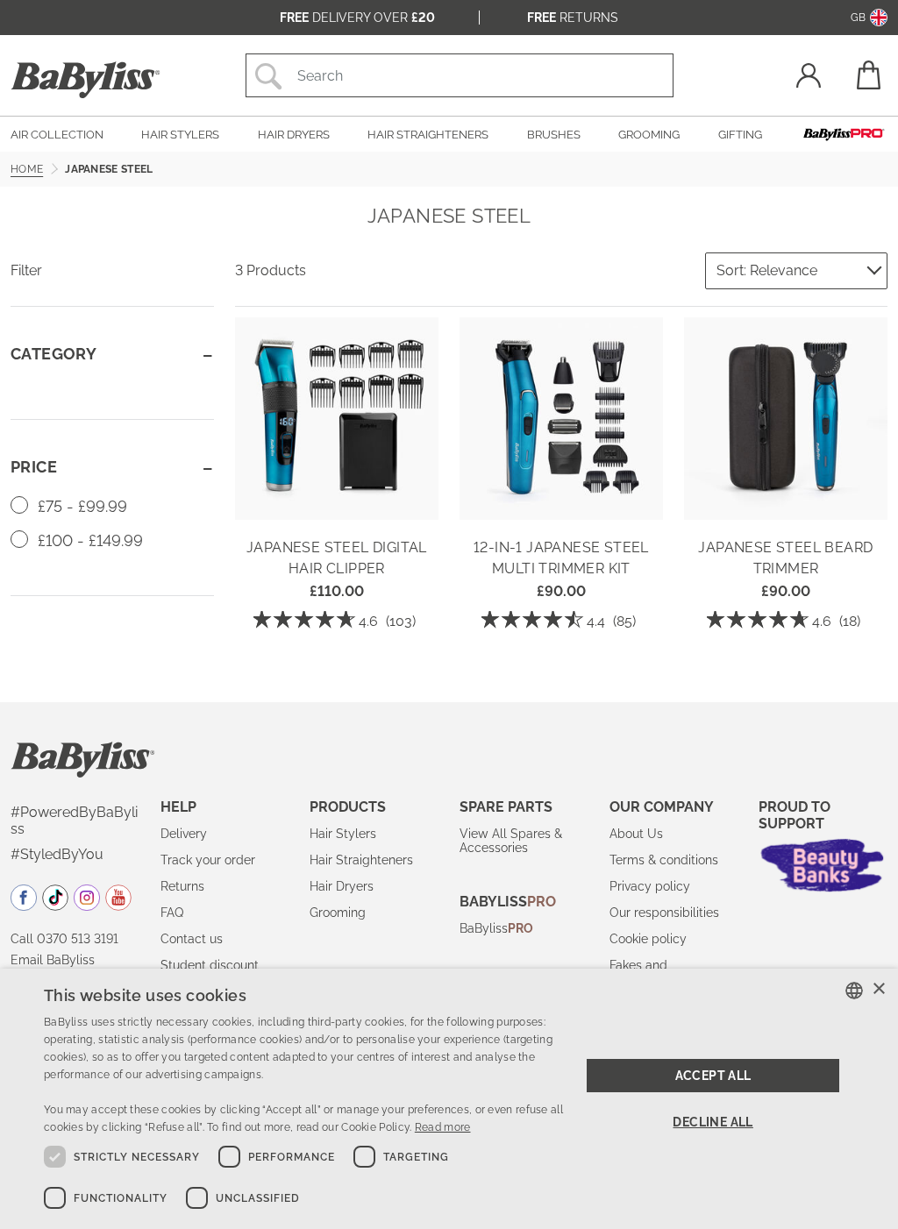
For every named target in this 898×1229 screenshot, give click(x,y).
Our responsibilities (664, 913)
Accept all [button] (713, 1076)
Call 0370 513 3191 (64, 939)
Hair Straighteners (361, 860)
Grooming (338, 913)
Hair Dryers (342, 886)
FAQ (171, 913)
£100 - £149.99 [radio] (88, 540)
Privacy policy (649, 886)
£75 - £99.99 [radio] (80, 506)
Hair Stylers (343, 834)
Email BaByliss (53, 960)
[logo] (83, 758)
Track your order (207, 860)
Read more (443, 1127)
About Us (636, 834)
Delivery (183, 834)
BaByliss (496, 928)
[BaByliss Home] (85, 79)
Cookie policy (648, 939)
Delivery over (357, 18)
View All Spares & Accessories (511, 841)
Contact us (191, 939)
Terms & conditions (663, 860)
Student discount (209, 965)
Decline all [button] (712, 1122)
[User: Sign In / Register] (808, 77)
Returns (572, 18)
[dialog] (449, 1099)
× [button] (878, 989)
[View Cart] (867, 74)
